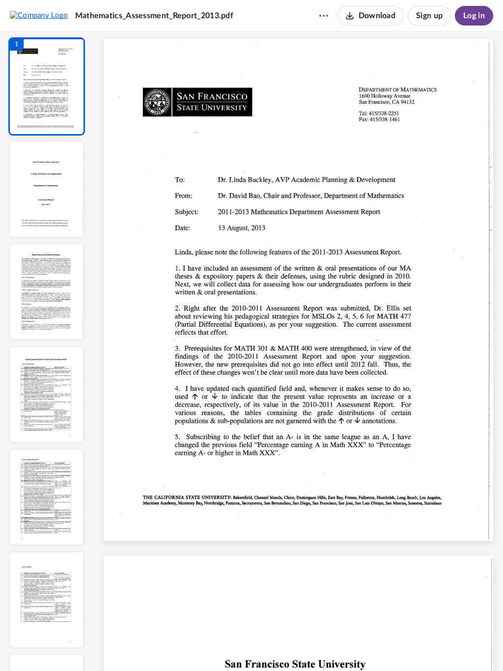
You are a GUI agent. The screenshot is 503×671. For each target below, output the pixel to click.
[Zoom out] (300, 647)
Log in (474, 16)
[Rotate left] (353, 647)
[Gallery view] (371, 647)
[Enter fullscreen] (389, 647)
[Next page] (279, 647)
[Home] (39, 15)
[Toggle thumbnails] (208, 647)
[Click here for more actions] (324, 16)
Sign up (429, 16)
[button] (47, 86)
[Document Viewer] (298, 351)
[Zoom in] (333, 647)
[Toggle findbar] (226, 647)
